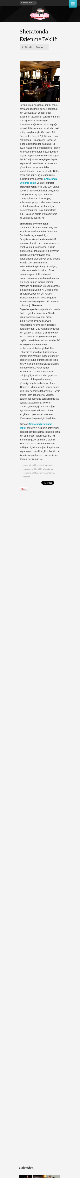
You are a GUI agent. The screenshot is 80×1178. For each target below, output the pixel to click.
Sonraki (41, 47)
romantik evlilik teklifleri (33, 465)
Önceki (27, 47)
